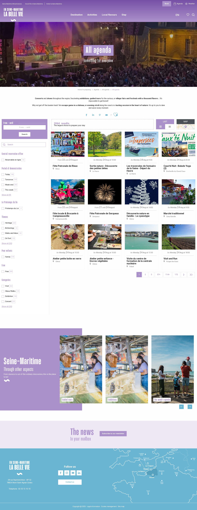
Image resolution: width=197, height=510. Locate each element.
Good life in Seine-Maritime (34, 4)
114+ (167, 274)
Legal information (93, 506)
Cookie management (109, 506)
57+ (158, 274)
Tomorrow (11, 179)
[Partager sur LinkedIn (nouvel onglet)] (93, 115)
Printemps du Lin (13, 208)
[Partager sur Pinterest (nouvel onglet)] (100, 115)
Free (8, 271)
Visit (8, 286)
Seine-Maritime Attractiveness (12, 4)
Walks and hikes (13, 233)
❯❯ (191, 274)
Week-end (11, 185)
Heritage (10, 223)
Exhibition (11, 296)
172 (176, 274)
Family (9, 257)
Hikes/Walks (12, 291)
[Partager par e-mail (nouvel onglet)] (106, 115)
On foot (10, 238)
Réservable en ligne (14, 160)
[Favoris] (188, 14)
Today (9, 174)
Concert (10, 301)
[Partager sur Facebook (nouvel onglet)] (86, 115)
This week (11, 190)
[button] (193, 14)
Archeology (11, 228)
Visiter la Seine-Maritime (54, 4)
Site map (121, 506)
